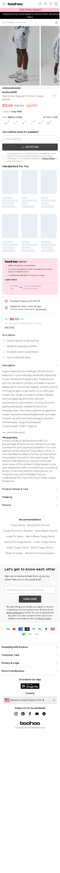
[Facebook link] (30, 713)
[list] (30, 9)
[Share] (56, 22)
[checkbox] (4, 157)
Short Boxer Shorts (46, 530)
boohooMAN (9, 92)
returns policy (41, 309)
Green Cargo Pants (44, 542)
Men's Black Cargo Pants (40, 536)
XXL (48, 123)
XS (5, 123)
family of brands (14, 612)
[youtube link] (37, 713)
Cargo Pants (17, 525)
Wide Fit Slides (14, 553)
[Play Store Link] (30, 686)
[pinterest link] (23, 713)
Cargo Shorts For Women (18, 530)
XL (40, 123)
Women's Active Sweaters (40, 553)
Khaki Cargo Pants (17, 547)
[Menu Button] (4, 4)
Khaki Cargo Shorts (42, 547)
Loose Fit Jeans (14, 536)
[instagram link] (16, 713)
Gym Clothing (8, 22)
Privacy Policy (48, 158)
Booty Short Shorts (38, 525)
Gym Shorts (21, 22)
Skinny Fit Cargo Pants (17, 542)
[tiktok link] (44, 713)
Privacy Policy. (45, 618)
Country (30, 693)
